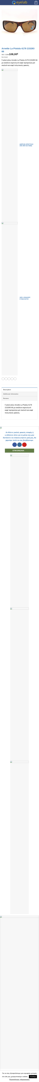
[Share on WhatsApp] (3, 378)
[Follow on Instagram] (19, 444)
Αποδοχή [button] (33, 1076)
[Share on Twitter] (9, 378)
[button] (3, 2)
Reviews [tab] (6, 398)
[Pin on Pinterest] (15, 378)
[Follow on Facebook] (14, 444)
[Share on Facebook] (6, 378)
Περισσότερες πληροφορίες (19, 1079)
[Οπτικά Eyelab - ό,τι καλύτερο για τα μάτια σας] (19, 2)
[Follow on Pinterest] (24, 444)
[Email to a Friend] (12, 378)
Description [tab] (7, 389)
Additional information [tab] (10, 394)
